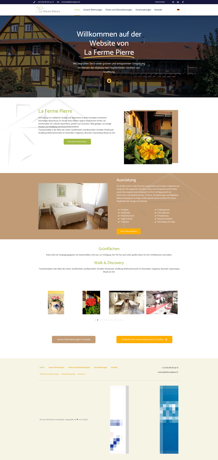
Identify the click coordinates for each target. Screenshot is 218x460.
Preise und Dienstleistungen (118, 10)
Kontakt (158, 10)
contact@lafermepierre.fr (168, 372)
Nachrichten (160, 2)
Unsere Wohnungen (92, 10)
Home (77, 10)
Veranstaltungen (143, 10)
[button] (41, 303)
